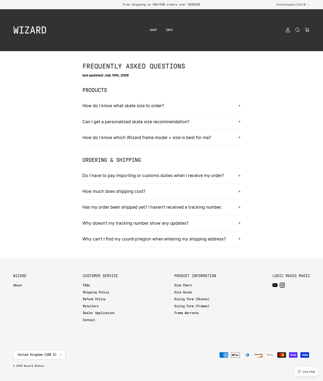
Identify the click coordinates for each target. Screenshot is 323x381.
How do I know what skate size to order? (123, 105)
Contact (89, 320)
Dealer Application (98, 313)
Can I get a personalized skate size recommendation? (135, 121)
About (17, 285)
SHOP (153, 30)
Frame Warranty (186, 313)
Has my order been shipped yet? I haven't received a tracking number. (152, 207)
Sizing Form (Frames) (191, 306)
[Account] (286, 30)
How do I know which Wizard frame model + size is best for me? (146, 137)
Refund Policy (94, 299)
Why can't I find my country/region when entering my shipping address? (154, 239)
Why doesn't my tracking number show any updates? (135, 223)
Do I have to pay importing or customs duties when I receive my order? (153, 175)
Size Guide (183, 292)
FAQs (86, 285)
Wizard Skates (34, 365)
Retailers (91, 306)
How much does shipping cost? (113, 191)
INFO (169, 30)
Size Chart (183, 285)
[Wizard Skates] (29, 30)
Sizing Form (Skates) (191, 299)
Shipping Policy (96, 292)
